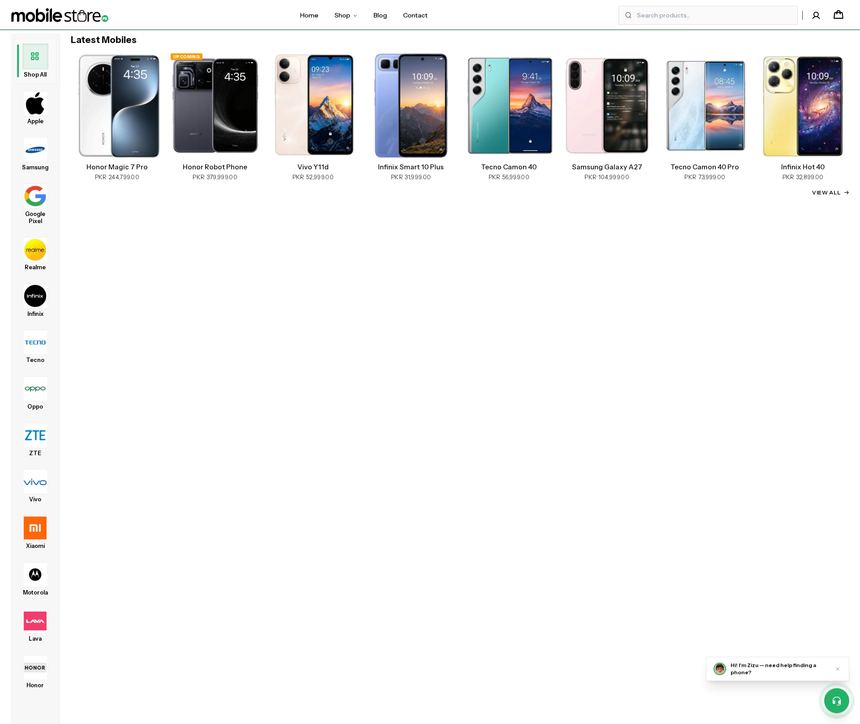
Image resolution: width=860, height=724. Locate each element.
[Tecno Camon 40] (509, 105)
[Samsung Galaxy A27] (607, 105)
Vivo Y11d (313, 167)
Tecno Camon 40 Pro (705, 167)
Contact (415, 15)
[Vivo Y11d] (313, 105)
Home (309, 15)
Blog (380, 15)
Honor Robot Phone (215, 167)
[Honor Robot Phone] (215, 105)
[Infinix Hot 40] (803, 105)
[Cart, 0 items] (838, 15)
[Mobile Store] (60, 15)
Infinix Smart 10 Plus (411, 167)
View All (826, 192)
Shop (342, 15)
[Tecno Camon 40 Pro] (705, 105)
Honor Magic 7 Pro (117, 167)
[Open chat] (836, 700)
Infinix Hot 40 (803, 167)
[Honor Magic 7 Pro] (117, 105)
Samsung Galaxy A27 (607, 167)
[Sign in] (816, 15)
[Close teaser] (837, 669)
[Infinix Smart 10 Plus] (411, 105)
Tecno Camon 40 (509, 167)
